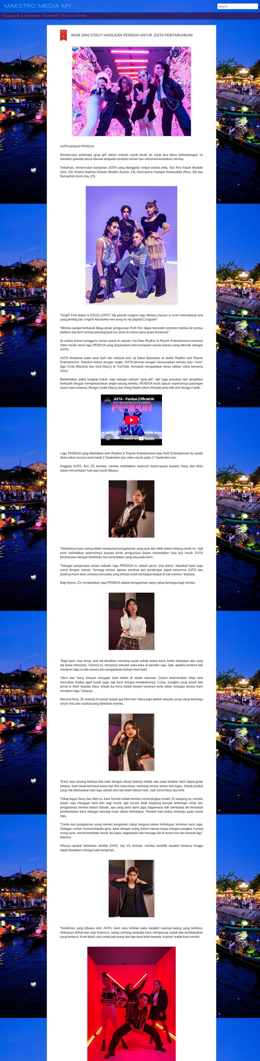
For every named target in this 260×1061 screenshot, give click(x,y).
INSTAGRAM (32, 15)
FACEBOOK (50, 15)
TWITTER (79, 15)
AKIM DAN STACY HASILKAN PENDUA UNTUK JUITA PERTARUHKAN (131, 35)
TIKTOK (65, 15)
